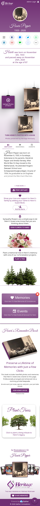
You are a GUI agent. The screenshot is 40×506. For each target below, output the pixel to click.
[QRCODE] (4, 37)
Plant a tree (20, 259)
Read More (20, 186)
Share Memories (21, 495)
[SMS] (20, 42)
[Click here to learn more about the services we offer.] (20, 485)
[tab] (8, 146)
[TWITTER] (28, 37)
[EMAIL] (12, 42)
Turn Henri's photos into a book (20, 135)
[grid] (20, 107)
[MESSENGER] (20, 37)
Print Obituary (21, 190)
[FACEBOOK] (12, 37)
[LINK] (36, 42)
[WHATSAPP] (36, 37)
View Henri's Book (20, 390)
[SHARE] (28, 42)
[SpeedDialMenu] (35, 501)
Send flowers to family (19, 227)
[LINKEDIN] (4, 42)
